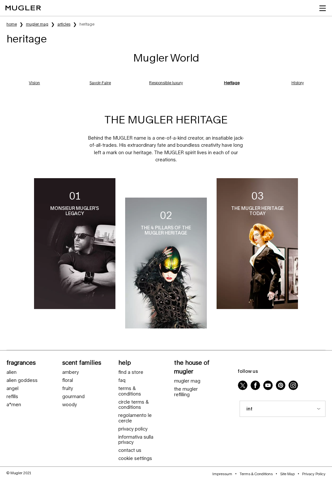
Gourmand (73, 396)
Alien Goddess (22, 380)
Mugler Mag (187, 381)
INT (249, 408)
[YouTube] (268, 385)
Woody (69, 404)
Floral (67, 380)
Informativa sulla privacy (135, 439)
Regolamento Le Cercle (135, 418)
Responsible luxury (166, 82)
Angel (12, 388)
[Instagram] (293, 385)
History (297, 82)
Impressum (222, 474)
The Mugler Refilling (186, 391)
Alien (11, 372)
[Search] (296, 8)
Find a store (130, 372)
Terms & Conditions (129, 391)
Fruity (67, 388)
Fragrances (21, 362)
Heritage (232, 82)
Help (124, 362)
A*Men (13, 404)
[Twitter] (243, 385)
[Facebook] (255, 385)
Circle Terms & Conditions (133, 404)
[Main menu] (324, 8)
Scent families (81, 362)
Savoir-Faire (100, 82)
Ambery (70, 372)
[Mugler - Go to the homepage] (23, 8)
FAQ (121, 380)
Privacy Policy (133, 428)
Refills (12, 396)
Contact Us (129, 450)
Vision (34, 82)
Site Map (287, 474)
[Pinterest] (281, 385)
